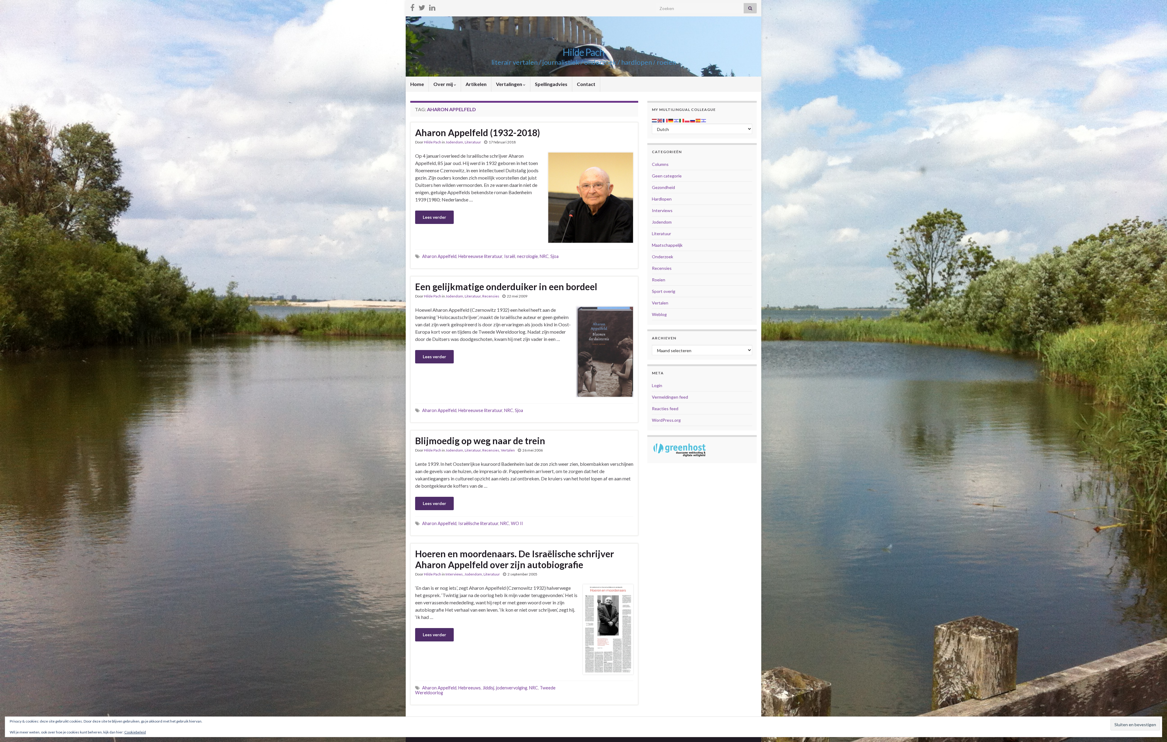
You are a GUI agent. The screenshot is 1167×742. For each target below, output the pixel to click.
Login (657, 385)
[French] (665, 120)
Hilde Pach (583, 52)
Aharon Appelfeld (439, 256)
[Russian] (693, 120)
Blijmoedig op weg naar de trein (480, 440)
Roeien (658, 279)
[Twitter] (421, 6)
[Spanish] (698, 120)
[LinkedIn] (432, 6)
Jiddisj (488, 687)
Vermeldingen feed (670, 397)
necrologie (527, 256)
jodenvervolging (511, 687)
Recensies (490, 296)
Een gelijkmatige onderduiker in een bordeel (506, 286)
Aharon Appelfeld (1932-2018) (477, 132)
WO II (517, 523)
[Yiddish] (704, 120)
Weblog (659, 314)
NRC (544, 256)
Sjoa (554, 256)
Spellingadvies (551, 84)
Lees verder (434, 217)
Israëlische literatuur (478, 523)
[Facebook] (412, 6)
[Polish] (687, 120)
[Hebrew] (676, 120)
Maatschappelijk (667, 245)
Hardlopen (662, 198)
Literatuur (473, 142)
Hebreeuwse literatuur (480, 256)
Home (417, 84)
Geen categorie (667, 175)
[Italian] (682, 120)
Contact (586, 84)
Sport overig (663, 291)
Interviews (454, 574)
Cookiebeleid (135, 732)
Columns (660, 164)
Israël (509, 256)
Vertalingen (509, 84)
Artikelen (476, 84)
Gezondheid (663, 187)
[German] (671, 120)
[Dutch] (654, 120)
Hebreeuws (469, 687)
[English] (660, 120)
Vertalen (508, 450)
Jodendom (454, 142)
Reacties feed (665, 408)
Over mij (443, 84)
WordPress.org (666, 420)
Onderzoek (662, 256)
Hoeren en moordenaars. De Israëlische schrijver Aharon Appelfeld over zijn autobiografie (514, 559)
